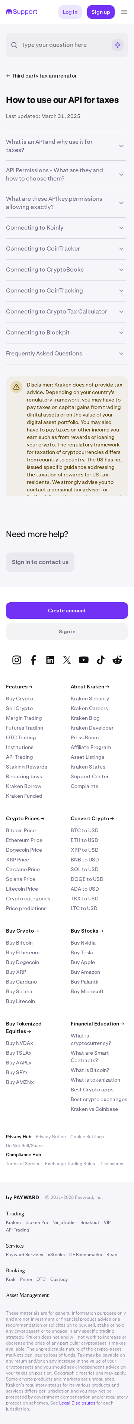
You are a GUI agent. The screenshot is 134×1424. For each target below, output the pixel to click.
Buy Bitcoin (19, 942)
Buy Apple (83, 962)
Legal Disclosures (77, 1403)
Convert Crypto (92, 818)
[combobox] (64, 44)
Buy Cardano (21, 981)
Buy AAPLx (19, 1062)
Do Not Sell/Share (24, 1146)
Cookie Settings (87, 1137)
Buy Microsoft (87, 991)
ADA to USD (85, 888)
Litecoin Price (22, 888)
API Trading (19, 757)
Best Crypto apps (92, 1089)
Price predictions (26, 908)
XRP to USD (85, 849)
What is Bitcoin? (90, 1070)
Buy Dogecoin (22, 962)
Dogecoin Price (24, 849)
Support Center (90, 776)
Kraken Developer (92, 727)
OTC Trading (21, 737)
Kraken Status (88, 766)
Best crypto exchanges (99, 1099)
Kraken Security (90, 698)
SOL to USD (85, 869)
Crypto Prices (25, 818)
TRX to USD (85, 898)
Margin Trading (24, 718)
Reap (111, 1255)
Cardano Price (23, 869)
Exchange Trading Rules (70, 1164)
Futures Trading (25, 727)
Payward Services (24, 1255)
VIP (107, 1222)
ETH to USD (84, 840)
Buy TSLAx (19, 1052)
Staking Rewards (26, 766)
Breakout (89, 1222)
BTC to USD (85, 830)
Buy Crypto (19, 698)
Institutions (20, 747)
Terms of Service (23, 1164)
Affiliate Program (91, 747)
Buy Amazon (85, 972)
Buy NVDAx (19, 1043)
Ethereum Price (24, 840)
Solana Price (20, 879)
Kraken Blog (85, 718)
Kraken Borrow (23, 786)
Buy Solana (19, 991)
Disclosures (111, 1164)
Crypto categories (28, 898)
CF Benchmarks (85, 1255)
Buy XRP (16, 972)
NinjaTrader (64, 1222)
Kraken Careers (89, 708)
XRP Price (17, 859)
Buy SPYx (17, 1072)
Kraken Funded (24, 796)
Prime (26, 1279)
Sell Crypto (19, 708)
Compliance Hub (23, 1155)
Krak (11, 1279)
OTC (41, 1279)
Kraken (13, 1222)
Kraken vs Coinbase (94, 1109)
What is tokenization (95, 1079)
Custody (59, 1279)
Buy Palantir (85, 981)
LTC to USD (84, 908)
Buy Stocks (87, 930)
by (22, 1197)
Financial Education (97, 1023)
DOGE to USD (87, 879)
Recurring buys (24, 776)
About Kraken (90, 686)
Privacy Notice (51, 1137)
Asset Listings (87, 757)
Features (19, 686)
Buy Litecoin (20, 1001)
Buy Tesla (82, 952)
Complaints (84, 786)
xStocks (56, 1255)
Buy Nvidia (83, 942)
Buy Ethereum (22, 952)
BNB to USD (85, 859)
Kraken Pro (36, 1222)
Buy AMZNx (20, 1082)
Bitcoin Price (21, 830)
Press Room (85, 737)
